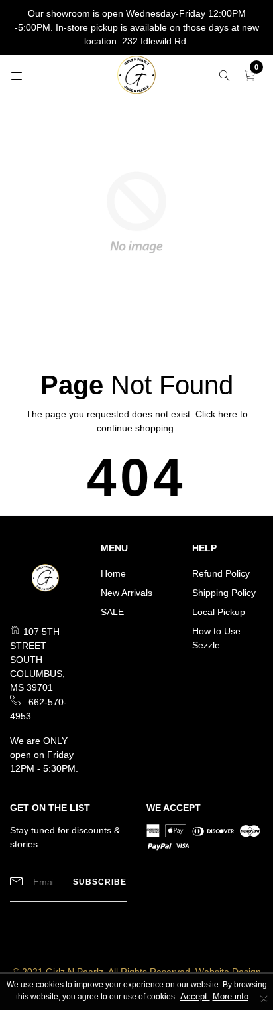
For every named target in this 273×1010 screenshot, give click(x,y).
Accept (195, 996)
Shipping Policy (224, 592)
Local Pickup (218, 612)
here (227, 414)
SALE (112, 612)
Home (113, 573)
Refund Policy (221, 573)
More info (230, 996)
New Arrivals (126, 592)
